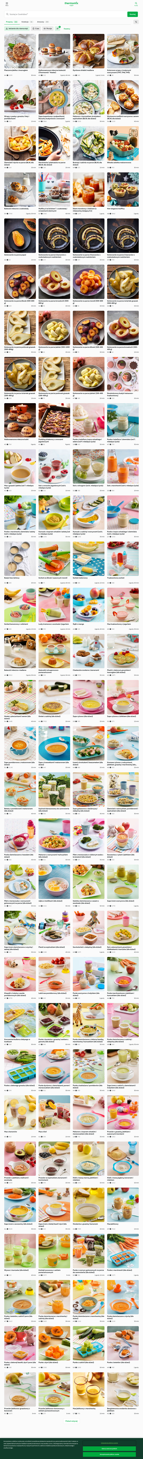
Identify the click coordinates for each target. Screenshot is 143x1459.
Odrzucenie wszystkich (109, 1449)
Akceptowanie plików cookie (109, 1454)
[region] (71, 1448)
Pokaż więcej (71, 1421)
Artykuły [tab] (42, 22)
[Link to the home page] (71, 4)
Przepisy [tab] (11, 22)
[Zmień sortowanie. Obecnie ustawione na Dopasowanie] (136, 22)
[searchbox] (66, 14)
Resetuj (67, 29)
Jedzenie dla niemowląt (18, 28)
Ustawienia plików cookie (109, 1443)
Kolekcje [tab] (27, 22)
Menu (6, 5)
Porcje (49, 28)
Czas (37, 28)
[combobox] (66, 14)
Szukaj (136, 5)
